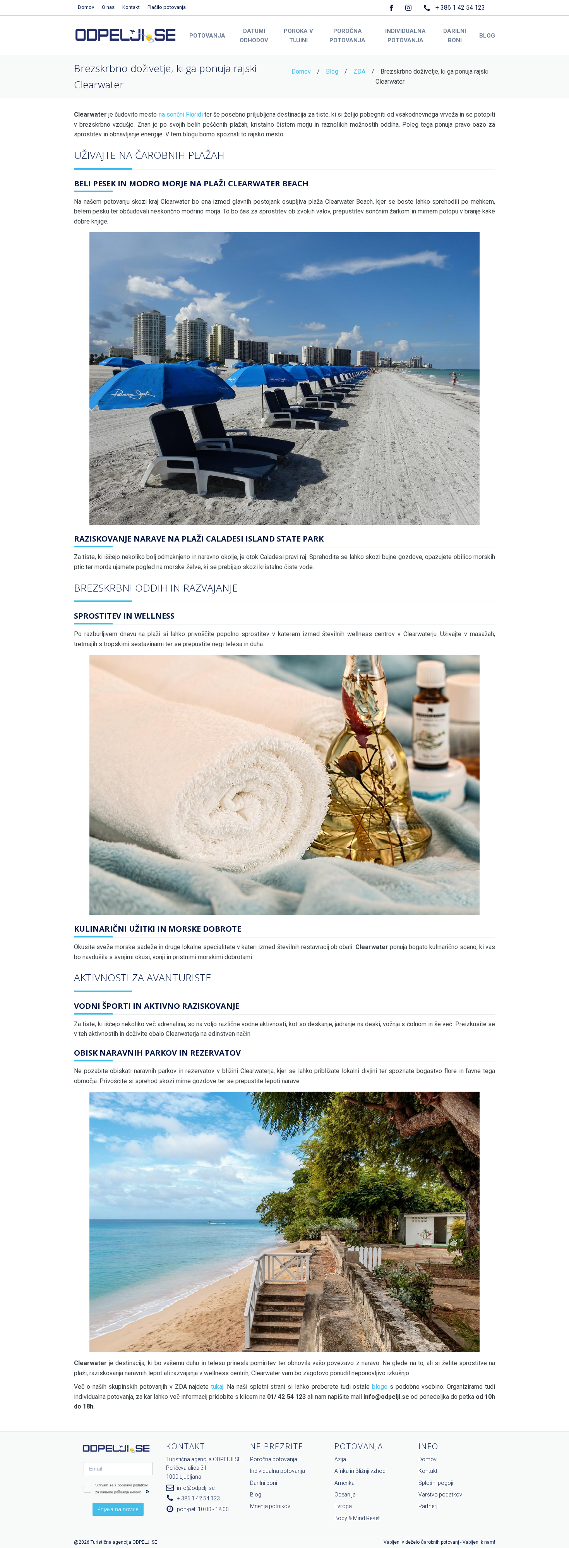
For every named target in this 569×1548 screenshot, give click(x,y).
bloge (379, 1386)
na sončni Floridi (181, 114)
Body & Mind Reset (357, 1518)
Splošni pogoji (435, 1483)
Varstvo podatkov (440, 1494)
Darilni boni (263, 1483)
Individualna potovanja (277, 1471)
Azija (340, 1459)
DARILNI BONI (454, 36)
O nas (108, 7)
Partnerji (428, 1506)
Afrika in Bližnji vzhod (360, 1471)
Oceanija (345, 1494)
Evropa (343, 1506)
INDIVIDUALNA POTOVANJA (405, 36)
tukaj (217, 1386)
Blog (332, 71)
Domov (86, 7)
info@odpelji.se (195, 1488)
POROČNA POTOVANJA (347, 36)
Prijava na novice (118, 1509)
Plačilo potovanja (166, 7)
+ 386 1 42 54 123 (460, 7)
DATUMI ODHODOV (254, 36)
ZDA (359, 71)
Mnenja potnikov (270, 1506)
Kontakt (131, 7)
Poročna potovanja (273, 1459)
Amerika (344, 1483)
